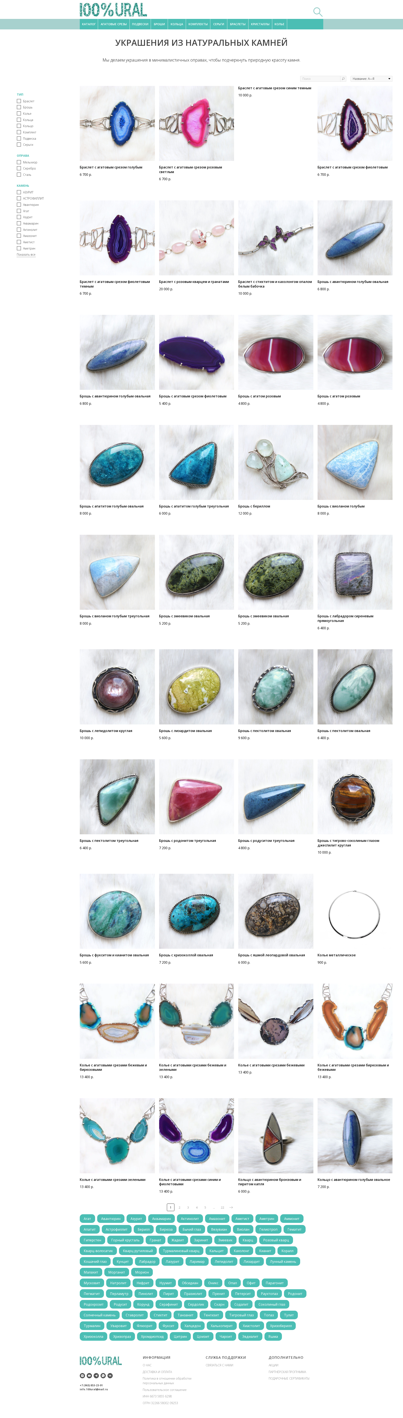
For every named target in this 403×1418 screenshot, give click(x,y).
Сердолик (196, 1304)
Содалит (241, 1304)
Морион (142, 1272)
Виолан (243, 1229)
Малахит (91, 1272)
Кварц (248, 1240)
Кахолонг (241, 1250)
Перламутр (119, 1293)
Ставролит (135, 1315)
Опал (232, 1283)
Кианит (265, 1250)
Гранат (155, 1240)
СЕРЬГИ (218, 24)
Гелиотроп (268, 1229)
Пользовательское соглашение (165, 1390)
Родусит (120, 1304)
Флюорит (145, 1325)
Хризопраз (122, 1336)
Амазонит (217, 1218)
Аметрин (266, 1218)
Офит (251, 1283)
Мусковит (92, 1283)
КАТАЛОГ (89, 24)
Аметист (242, 1218)
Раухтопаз (269, 1293)
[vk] (110, 1375)
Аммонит (292, 1218)
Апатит (90, 1229)
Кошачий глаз (95, 1261)
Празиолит (193, 1293)
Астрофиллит (117, 1229)
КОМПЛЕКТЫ (198, 24)
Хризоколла (93, 1336)
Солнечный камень (100, 1315)
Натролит (118, 1283)
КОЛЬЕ (279, 24)
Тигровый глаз (241, 1315)
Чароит (226, 1336)
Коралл (287, 1250)
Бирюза (166, 1229)
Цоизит (203, 1336)
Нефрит (143, 1283)
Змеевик (225, 1240)
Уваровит (118, 1325)
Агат (87, 1218)
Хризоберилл (281, 1325)
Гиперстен (92, 1240)
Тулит (289, 1315)
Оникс (213, 1283)
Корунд (143, 1304)
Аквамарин (161, 1218)
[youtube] (89, 1375)
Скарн (219, 1304)
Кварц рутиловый (138, 1250)
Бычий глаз (192, 1229)
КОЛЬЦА (177, 24)
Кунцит (123, 1261)
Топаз (269, 1315)
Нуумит (166, 1283)
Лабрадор (147, 1261)
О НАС (147, 1365)
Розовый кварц (276, 1240)
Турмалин (92, 1325)
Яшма (273, 1336)
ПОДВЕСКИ (140, 24)
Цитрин (180, 1336)
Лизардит (251, 1261)
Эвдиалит (250, 1336)
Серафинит (169, 1304)
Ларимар (197, 1261)
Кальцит (216, 1250)
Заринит (201, 1240)
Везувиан (219, 1229)
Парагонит (275, 1283)
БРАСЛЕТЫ (238, 24)
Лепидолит (224, 1261)
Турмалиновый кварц (181, 1250)
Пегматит (92, 1293)
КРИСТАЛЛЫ (260, 24)
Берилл (144, 1229)
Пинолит (146, 1293)
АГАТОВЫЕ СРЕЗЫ (114, 24)
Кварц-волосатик (98, 1250)
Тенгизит (211, 1315)
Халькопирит (222, 1325)
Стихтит (160, 1315)
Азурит (136, 1218)
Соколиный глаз (272, 1304)
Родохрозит (94, 1304)
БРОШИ (159, 24)
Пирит (168, 1293)
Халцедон (192, 1325)
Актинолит (190, 1218)
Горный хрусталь (125, 1240)
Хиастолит (251, 1325)
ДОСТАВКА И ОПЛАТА (157, 1372)
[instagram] (82, 1375)
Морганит (116, 1272)
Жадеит (177, 1240)
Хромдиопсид (152, 1336)
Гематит (295, 1229)
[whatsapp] (103, 1375)
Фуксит (168, 1325)
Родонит (295, 1293)
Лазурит (172, 1261)
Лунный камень (283, 1261)
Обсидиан (190, 1283)
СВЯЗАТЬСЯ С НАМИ (219, 1365)
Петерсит (243, 1293)
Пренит (218, 1293)
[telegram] (96, 1375)
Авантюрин (110, 1218)
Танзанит (186, 1315)
